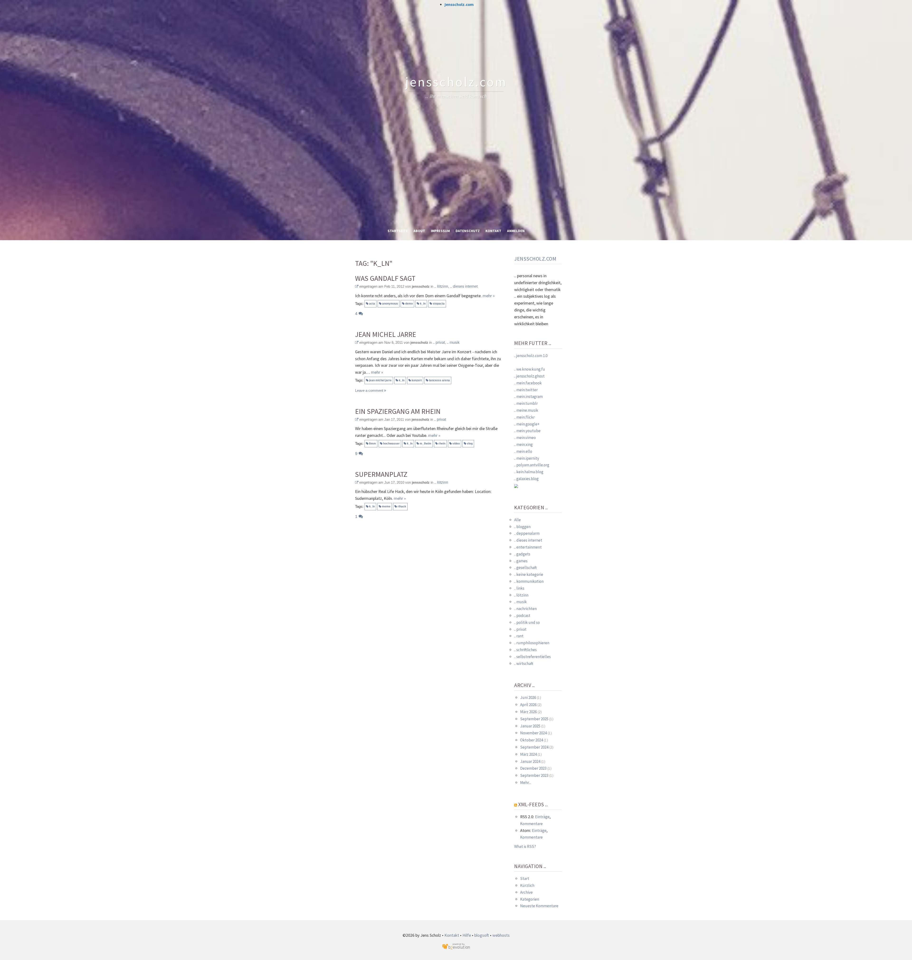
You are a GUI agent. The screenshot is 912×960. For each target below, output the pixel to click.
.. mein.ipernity (526, 458)
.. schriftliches (525, 649)
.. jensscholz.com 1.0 (530, 355)
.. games (520, 561)
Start (524, 878)
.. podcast (522, 615)
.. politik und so (527, 622)
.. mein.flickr (524, 417)
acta (372, 303)
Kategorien (529, 899)
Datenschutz (468, 231)
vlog (470, 443)
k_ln (423, 303)
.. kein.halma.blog (528, 471)
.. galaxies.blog (526, 478)
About (419, 231)
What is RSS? (525, 846)
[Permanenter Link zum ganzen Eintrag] (356, 286)
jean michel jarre (380, 380)
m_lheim (425, 443)
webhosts (501, 935)
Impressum (440, 231)
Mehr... (525, 782)
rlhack (402, 506)
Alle (517, 519)
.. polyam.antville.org (531, 465)
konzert (417, 380)
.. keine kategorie (528, 574)
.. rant (518, 636)
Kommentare (531, 823)
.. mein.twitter (526, 389)
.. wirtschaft (523, 663)
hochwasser (391, 443)
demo (409, 303)
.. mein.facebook (528, 383)
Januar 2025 (530, 726)
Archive (526, 892)
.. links (519, 588)
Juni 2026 (528, 697)
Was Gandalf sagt (385, 278)
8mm (372, 443)
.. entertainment (528, 547)
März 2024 (528, 754)
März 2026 (528, 711)
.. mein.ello (523, 451)
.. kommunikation (529, 581)
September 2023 (534, 775)
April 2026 (528, 704)
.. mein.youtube (527, 430)
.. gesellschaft (525, 567)
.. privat (439, 342)
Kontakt (493, 231)
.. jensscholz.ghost (529, 376)
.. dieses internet (464, 286)
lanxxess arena (439, 380)
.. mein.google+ (527, 424)
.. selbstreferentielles (532, 656)
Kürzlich (527, 885)
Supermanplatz (381, 474)
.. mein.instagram (528, 396)
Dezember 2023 (533, 768)
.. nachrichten (525, 608)
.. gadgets (522, 554)
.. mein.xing (523, 444)
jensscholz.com (459, 4)
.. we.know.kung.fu (529, 369)
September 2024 (534, 747)
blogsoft (481, 935)
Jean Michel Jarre (385, 334)
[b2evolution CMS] (456, 946)
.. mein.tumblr (526, 403)
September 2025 (534, 718)
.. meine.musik (526, 410)
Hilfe (466, 935)
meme (386, 506)
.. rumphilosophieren (531, 642)
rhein (441, 443)
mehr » (489, 295)
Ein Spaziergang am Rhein (398, 411)
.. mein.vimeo (525, 437)
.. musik (453, 342)
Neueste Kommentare (539, 905)
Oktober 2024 (531, 740)
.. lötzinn (441, 286)
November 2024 (533, 733)
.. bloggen (522, 526)
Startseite (398, 231)
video (456, 443)
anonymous (390, 303)
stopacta (439, 303)
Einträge (542, 816)
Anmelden (516, 231)
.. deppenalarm (527, 533)
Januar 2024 (530, 761)
